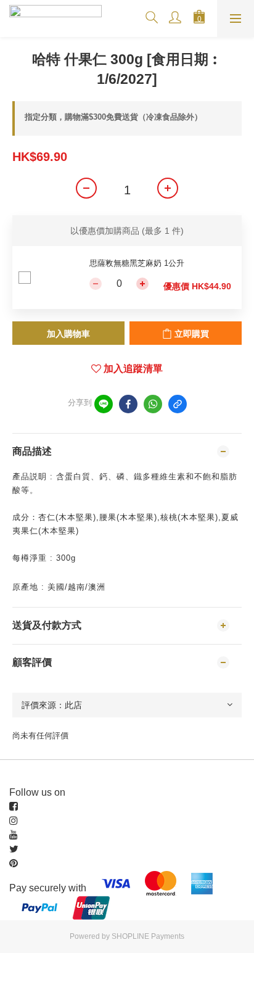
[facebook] (128, 404)
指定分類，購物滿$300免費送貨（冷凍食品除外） (113, 117)
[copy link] (177, 404)
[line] (103, 404)
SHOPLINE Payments (148, 936)
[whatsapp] (153, 404)
